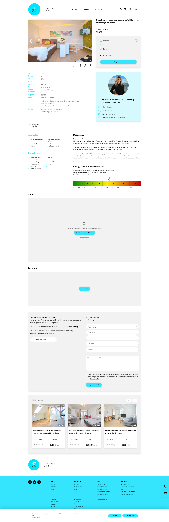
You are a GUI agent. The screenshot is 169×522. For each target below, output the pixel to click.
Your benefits (125, 484)
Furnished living (102, 487)
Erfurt (53, 506)
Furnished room (102, 489)
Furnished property (103, 492)
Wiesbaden (77, 509)
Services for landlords (127, 487)
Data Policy (78, 487)
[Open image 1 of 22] (60, 40)
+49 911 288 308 (107, 111)
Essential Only (130, 515)
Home (53, 484)
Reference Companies (128, 492)
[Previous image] (31, 41)
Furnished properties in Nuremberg (113, 117)
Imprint (76, 484)
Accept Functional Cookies (84, 233)
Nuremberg (77, 499)
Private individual (93, 317)
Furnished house (102, 494)
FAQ (76, 326)
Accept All (115, 515)
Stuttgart (76, 501)
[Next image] (90, 41)
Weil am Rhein (78, 506)
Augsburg (54, 501)
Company (91, 320)
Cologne (54, 504)
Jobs (75, 492)
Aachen (53, 499)
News (53, 489)
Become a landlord (127, 494)
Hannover (54, 509)
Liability (76, 489)
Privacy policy (94, 379)
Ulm (75, 504)
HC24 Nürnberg (107, 107)
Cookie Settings (84, 237)
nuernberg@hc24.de (108, 114)
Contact (53, 487)
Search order (101, 484)
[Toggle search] (121, 9)
